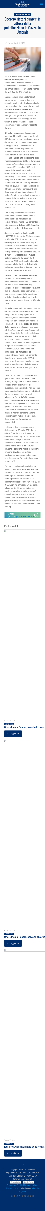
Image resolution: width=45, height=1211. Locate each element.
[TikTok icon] (30, 1196)
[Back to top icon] (22, 1164)
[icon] (28, 1196)
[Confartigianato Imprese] (22, 4)
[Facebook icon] (15, 1196)
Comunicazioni (30, 1185)
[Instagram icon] (25, 1196)
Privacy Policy (15, 1182)
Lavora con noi (13, 1188)
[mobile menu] (42, 4)
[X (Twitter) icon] (17, 1196)
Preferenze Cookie (15, 1185)
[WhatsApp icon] (12, 1196)
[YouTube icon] (20, 1196)
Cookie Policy (28, 1182)
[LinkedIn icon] (23, 1196)
